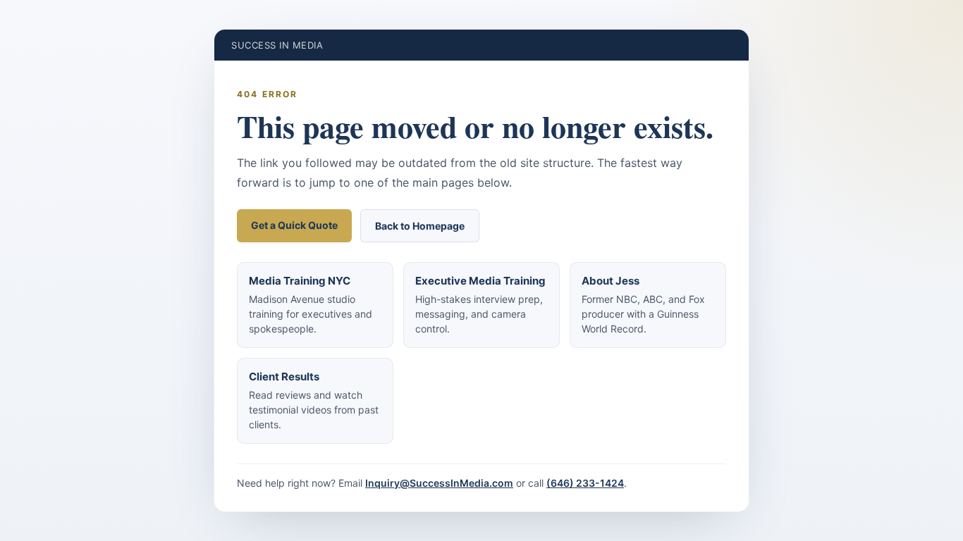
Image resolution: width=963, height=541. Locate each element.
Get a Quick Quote (294, 225)
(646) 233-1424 (585, 483)
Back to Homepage (420, 226)
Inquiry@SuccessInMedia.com (439, 483)
